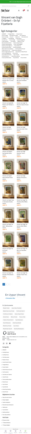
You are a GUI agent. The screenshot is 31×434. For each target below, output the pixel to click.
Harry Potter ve (18, 45)
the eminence (25, 37)
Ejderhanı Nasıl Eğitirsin (7, 45)
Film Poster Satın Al (20, 311)
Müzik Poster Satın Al (7, 328)
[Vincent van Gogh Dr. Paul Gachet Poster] (8, 142)
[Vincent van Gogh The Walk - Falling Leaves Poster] (8, 215)
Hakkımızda (4, 407)
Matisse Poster (14, 317)
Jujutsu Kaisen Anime (6, 47)
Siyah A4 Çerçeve (19, 320)
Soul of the (15, 53)
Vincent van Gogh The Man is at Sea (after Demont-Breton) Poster (22, 249)
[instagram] (7, 343)
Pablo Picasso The (6, 50)
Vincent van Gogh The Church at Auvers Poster (23, 103)
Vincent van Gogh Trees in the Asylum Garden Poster (8, 200)
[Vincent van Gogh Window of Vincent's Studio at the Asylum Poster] (23, 166)
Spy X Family (16, 54)
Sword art (18, 37)
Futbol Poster (5, 377)
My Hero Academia (17, 47)
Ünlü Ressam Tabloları (8, 314)
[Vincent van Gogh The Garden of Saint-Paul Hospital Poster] (23, 264)
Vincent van (4, 40)
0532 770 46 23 (11, 334)
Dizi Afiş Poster (5, 354)
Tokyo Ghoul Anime (15, 56)
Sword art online (24, 54)
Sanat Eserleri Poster (6, 362)
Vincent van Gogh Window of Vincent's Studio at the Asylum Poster (22, 176)
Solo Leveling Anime (6, 53)
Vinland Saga (12, 40)
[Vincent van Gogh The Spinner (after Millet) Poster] (23, 215)
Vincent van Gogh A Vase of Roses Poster (7, 176)
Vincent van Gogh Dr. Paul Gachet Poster (7, 152)
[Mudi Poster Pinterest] (10, 343)
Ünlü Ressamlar (5, 357)
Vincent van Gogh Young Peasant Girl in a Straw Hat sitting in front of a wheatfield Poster (8, 79)
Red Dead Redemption (19, 328)
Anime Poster (6, 317)
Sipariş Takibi (6, 420)
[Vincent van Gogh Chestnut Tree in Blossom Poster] (23, 142)
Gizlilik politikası (5, 412)
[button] (10, 432)
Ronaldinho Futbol (14, 35)
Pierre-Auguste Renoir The (8, 51)
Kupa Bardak (16, 57)
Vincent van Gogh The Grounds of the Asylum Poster (7, 273)
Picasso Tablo (22, 317)
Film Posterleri (5, 372)
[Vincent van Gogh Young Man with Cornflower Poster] (23, 69)
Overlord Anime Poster (20, 48)
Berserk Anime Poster (6, 43)
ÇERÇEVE (4, 34)
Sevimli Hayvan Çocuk (7, 369)
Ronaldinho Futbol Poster (21, 51)
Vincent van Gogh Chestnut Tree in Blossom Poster (21, 152)
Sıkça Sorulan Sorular (7, 397)
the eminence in (5, 56)
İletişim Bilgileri (6, 425)
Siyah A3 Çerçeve (7, 323)
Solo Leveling (5, 37)
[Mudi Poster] (5, 10)
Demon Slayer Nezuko (7, 44)
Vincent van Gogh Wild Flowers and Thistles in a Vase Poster (7, 103)
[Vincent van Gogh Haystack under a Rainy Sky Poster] (23, 118)
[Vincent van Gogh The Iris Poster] (8, 239)
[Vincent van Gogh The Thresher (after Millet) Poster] (23, 191)
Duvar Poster (24, 57)
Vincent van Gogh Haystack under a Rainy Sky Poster (22, 128)
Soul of (11, 37)
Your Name (13, 41)
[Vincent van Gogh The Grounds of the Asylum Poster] (8, 264)
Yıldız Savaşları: (5, 41)
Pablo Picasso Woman (16, 50)
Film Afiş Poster (5, 352)
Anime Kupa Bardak (17, 323)
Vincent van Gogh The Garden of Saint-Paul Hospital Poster (22, 273)
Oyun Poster (16, 325)
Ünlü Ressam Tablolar (7, 374)
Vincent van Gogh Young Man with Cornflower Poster (22, 79)
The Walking (11, 38)
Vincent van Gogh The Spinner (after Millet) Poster (22, 225)
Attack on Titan (21, 41)
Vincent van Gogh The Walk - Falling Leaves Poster (7, 225)
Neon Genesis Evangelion (7, 48)
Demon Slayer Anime (18, 43)
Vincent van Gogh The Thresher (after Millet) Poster (22, 200)
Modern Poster (6, 308)
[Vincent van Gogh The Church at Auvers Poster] (23, 94)
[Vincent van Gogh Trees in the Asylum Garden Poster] (8, 191)
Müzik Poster (5, 382)
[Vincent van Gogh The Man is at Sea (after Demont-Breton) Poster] (23, 239)
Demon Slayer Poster (19, 314)
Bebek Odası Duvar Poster (8, 311)
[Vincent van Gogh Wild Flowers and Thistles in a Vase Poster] (8, 94)
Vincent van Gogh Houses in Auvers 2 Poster (6, 128)
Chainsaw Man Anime (6, 57)
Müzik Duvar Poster (7, 325)
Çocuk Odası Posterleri (16, 308)
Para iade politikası (6, 414)
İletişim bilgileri (5, 400)
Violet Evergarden (21, 40)
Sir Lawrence (23, 35)
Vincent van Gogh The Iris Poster (7, 249)
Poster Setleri (5, 367)
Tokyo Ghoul (18, 38)
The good (4, 38)
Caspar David (19, 34)
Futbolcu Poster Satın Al (8, 320)
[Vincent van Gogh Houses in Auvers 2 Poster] (8, 118)
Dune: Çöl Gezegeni (18, 44)
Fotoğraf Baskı (11, 34)
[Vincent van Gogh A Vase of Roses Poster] (8, 166)
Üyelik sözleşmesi (6, 402)
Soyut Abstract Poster (6, 54)
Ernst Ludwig (5, 35)
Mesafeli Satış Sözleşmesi (7, 404)
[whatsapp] (3, 343)
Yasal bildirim (5, 409)
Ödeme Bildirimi (6, 422)
